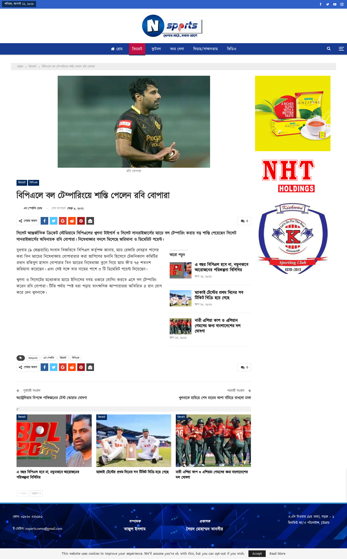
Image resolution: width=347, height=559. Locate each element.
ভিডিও (231, 49)
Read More (277, 553)
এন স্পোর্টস (48, 358)
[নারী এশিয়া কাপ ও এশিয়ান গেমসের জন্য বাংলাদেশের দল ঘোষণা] (181, 326)
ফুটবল (156, 49)
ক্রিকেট (137, 49)
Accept (257, 553)
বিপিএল (33, 183)
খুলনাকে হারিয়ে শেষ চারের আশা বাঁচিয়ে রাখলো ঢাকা (215, 398)
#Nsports (33, 358)
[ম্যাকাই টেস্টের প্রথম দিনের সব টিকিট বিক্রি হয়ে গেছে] (181, 298)
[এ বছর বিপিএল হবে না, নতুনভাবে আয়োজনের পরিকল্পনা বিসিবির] (181, 270)
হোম (119, 49)
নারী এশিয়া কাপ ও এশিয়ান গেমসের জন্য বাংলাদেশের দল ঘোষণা (218, 326)
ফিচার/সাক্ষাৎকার (205, 49)
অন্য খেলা (177, 49)
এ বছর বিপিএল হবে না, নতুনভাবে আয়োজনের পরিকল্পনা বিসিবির (221, 267)
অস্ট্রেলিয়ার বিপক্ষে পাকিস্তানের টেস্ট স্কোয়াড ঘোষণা (52, 398)
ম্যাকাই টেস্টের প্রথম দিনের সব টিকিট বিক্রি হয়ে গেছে (219, 295)
